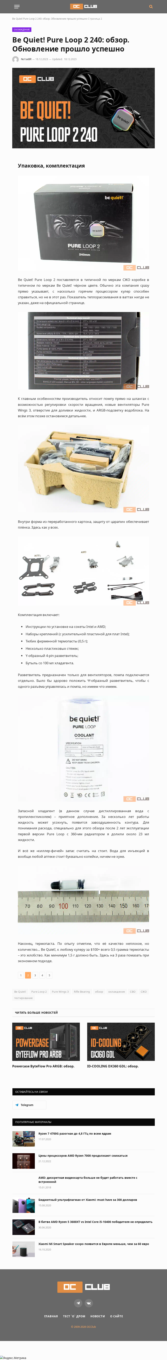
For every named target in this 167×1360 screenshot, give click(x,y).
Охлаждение (22, 29)
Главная (51, 1316)
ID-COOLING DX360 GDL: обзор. (113, 1066)
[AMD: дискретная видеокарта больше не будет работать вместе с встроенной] (23, 1183)
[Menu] (17, 6)
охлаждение (116, 991)
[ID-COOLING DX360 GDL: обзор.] (121, 1042)
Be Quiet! (20, 991)
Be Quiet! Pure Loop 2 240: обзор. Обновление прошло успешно (49, 18)
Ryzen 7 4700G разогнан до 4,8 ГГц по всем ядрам (74, 1133)
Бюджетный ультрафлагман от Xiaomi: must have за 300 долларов (87, 1200)
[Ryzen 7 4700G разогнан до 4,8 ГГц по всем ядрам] (23, 1139)
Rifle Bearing (82, 991)
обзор (99, 991)
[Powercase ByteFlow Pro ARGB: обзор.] (46, 1042)
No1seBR (26, 59)
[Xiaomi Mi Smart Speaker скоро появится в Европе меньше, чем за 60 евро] (23, 1249)
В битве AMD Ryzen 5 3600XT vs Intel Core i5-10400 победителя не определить (95, 1222)
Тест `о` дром (74, 1316)
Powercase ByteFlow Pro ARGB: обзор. (43, 1066)
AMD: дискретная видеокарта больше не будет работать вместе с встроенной (87, 1180)
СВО (132, 991)
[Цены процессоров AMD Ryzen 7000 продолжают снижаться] (23, 1161)
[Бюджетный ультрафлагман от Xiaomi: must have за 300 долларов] (23, 1205)
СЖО (144, 991)
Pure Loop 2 (39, 991)
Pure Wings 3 (60, 991)
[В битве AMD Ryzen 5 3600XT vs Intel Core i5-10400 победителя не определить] (23, 1227)
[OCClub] (83, 6)
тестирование (23, 998)
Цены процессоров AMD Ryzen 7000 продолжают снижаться (82, 1156)
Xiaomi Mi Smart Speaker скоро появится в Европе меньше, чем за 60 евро (93, 1244)
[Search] (150, 6)
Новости (97, 1316)
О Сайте (116, 1316)
